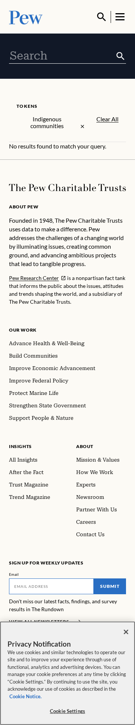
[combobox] (62, 56)
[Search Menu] (102, 17)
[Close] (126, 632)
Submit (110, 586)
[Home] (67, 187)
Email (14, 574)
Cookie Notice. (25, 696)
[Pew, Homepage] (26, 16)
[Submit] (120, 56)
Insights (20, 446)
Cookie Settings (67, 711)
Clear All (107, 119)
